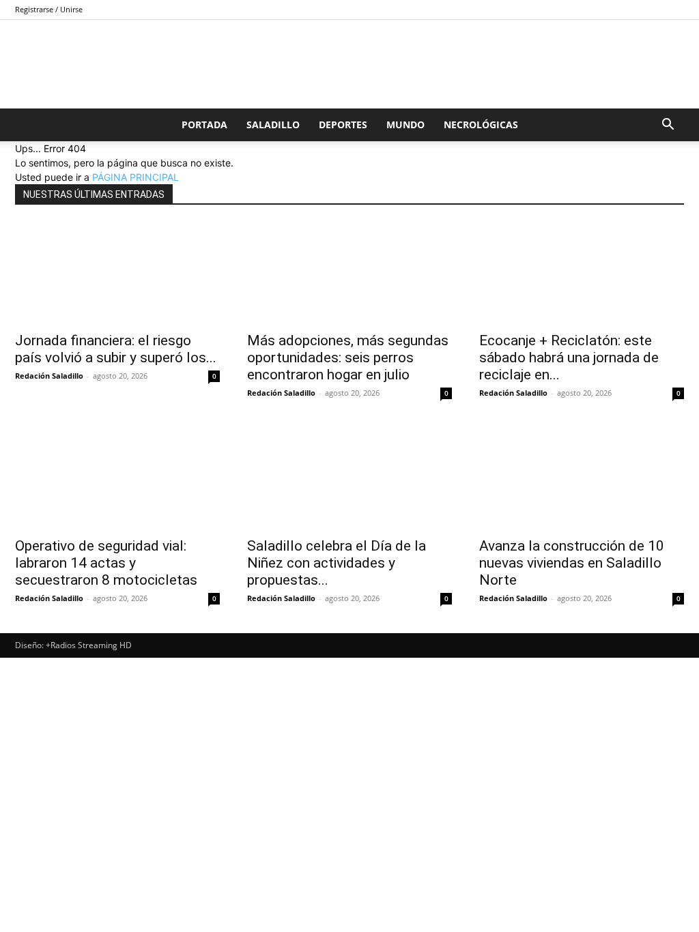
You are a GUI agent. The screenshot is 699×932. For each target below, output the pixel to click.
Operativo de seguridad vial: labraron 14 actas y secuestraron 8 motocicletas (106, 563)
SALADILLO (273, 124)
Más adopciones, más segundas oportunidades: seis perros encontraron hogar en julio (347, 357)
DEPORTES (343, 124)
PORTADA (204, 124)
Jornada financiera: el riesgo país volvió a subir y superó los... (115, 349)
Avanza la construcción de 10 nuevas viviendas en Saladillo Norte (571, 563)
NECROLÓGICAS (481, 124)
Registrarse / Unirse (49, 9)
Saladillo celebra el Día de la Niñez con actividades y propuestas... (336, 563)
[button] (667, 125)
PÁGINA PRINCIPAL (135, 177)
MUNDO (405, 124)
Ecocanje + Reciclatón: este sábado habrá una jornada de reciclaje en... (569, 357)
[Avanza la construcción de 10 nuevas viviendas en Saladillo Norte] (581, 478)
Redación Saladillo (49, 375)
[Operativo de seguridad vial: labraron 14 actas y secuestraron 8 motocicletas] (117, 478)
